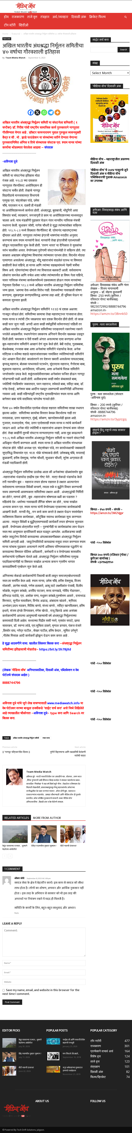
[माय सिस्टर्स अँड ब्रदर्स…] (53, 1056)
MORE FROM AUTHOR (47, 817)
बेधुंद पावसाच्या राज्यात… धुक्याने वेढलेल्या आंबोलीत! (30, 1041)
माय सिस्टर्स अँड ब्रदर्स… (71, 1053)
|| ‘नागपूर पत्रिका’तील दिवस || (16, 752)
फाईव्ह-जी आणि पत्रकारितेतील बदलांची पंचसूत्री (74, 1041)
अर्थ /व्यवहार (60, 17)
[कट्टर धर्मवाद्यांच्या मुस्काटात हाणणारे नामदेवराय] (53, 1069)
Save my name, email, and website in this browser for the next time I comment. (40, 992)
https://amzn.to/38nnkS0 (108, 314)
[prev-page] (4, 856)
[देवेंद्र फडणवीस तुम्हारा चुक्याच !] (44, 834)
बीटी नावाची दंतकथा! (69, 845)
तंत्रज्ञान (44, 17)
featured (16, 33)
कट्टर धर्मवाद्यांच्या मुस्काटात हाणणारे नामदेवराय (72, 1069)
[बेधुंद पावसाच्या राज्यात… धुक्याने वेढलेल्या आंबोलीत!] (15, 834)
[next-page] (10, 856)
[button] (125, 17)
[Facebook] (31, 112)
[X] (37, 112)
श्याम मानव (46, 738)
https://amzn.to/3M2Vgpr (107, 513)
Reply (16, 913)
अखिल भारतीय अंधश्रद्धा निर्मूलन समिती (26, 738)
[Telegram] (51, 112)
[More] (57, 112)
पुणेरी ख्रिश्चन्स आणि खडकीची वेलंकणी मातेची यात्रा (68, 753)
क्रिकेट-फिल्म (97, 17)
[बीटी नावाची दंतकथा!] (73, 834)
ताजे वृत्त (32, 17)
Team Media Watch (15, 57)
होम (6, 17)
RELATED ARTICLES (16, 817)
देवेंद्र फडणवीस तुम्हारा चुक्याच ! (43, 845)
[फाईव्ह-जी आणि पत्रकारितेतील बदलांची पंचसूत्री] (53, 1041)
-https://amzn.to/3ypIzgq (108, 417)
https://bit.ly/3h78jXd (55, 649)
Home (5, 33)
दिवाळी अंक (78, 17)
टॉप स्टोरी (10, 25)
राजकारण (18, 17)
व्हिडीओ (23, 25)
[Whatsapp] (44, 112)
